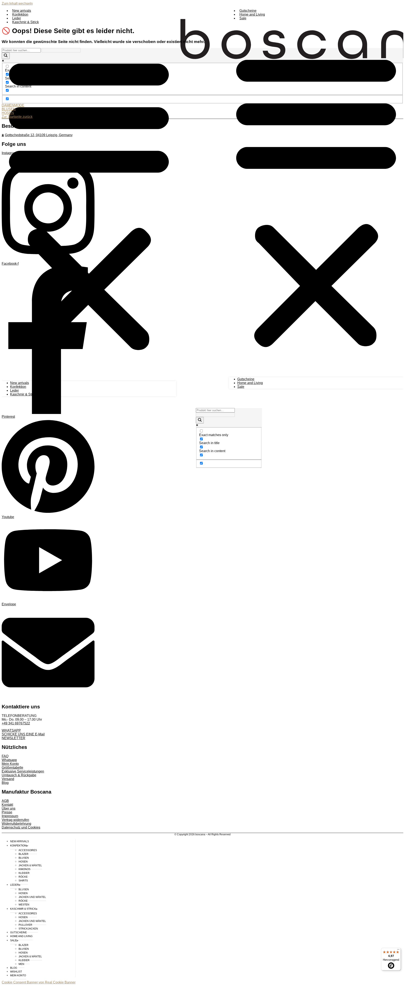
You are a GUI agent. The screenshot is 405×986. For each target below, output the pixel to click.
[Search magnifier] (200, 420)
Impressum (10, 816)
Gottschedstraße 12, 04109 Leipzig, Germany (39, 135)
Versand (8, 779)
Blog (5, 783)
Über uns (8, 808)
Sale (242, 18)
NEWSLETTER (13, 738)
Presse (7, 812)
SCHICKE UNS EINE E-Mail (23, 734)
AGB (5, 801)
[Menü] (398, 950)
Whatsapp (9, 760)
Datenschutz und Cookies (21, 827)
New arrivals (21, 10)
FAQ (5, 756)
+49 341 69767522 (16, 723)
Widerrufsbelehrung (16, 823)
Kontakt (7, 804)
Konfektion (20, 14)
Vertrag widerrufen (15, 820)
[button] (316, 199)
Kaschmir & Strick (25, 22)
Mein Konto (10, 764)
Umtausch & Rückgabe (19, 775)
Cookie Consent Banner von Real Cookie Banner (39, 982)
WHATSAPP (11, 730)
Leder (16, 18)
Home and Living (252, 14)
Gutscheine (247, 10)
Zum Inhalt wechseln (17, 3)
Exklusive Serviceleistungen (23, 771)
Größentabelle (12, 767)
